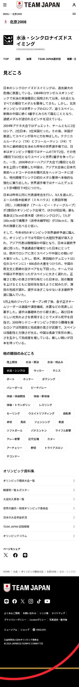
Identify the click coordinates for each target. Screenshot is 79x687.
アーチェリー (14, 448)
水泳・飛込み (55, 362)
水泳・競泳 (32, 362)
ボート (11, 379)
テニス (57, 370)
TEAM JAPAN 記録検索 (16, 526)
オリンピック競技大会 (32, 571)
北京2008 (51, 571)
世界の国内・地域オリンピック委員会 (25, 508)
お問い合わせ (29, 613)
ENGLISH (41, 629)
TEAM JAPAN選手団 (49, 59)
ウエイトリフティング (41, 413)
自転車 (67, 413)
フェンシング (42, 422)
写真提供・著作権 (58, 619)
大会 (15, 571)
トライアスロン (54, 448)
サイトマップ (58, 613)
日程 (17, 59)
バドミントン (39, 430)
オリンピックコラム (15, 536)
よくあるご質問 (12, 613)
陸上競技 (12, 362)
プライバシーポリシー (15, 619)
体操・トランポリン (18, 405)
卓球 (9, 422)
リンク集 (44, 613)
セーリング (13, 413)
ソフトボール (14, 430)
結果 (29, 59)
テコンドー (13, 456)
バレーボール (14, 387)
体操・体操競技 (16, 396)
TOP (6, 59)
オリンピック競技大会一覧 (19, 481)
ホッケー (28, 379)
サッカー (39, 370)
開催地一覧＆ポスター (16, 490)
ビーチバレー (39, 387)
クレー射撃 (13, 439)
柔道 (61, 422)
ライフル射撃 (63, 430)
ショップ (24, 629)
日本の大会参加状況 (15, 517)
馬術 (23, 422)
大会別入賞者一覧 (13, 499)
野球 (33, 448)
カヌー (51, 439)
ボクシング (48, 379)
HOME (6, 571)
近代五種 (33, 439)
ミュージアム (10, 629)
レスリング (45, 405)
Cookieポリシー (38, 619)
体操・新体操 (41, 396)
